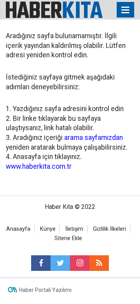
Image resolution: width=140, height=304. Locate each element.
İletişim (74, 229)
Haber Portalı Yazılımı (45, 290)
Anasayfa (18, 229)
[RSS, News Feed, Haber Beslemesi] (99, 263)
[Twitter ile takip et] (60, 263)
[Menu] (126, 10)
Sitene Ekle (68, 238)
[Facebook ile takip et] (41, 263)
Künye (48, 229)
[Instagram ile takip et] (79, 263)
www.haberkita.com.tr (39, 166)
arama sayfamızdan (93, 137)
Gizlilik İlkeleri (109, 229)
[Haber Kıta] (54, 9)
